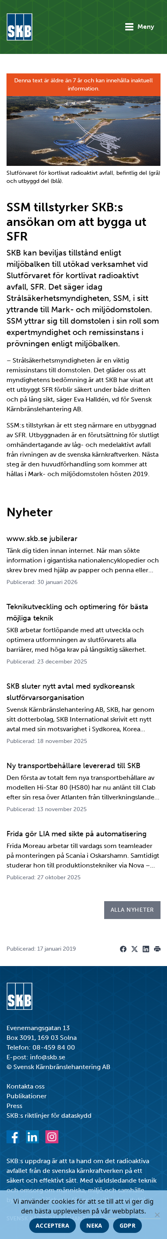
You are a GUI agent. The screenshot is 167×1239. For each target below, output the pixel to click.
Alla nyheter (132, 909)
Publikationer (26, 1096)
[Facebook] (12, 1136)
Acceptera (52, 1225)
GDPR (127, 1225)
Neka (94, 1225)
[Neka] (157, 1215)
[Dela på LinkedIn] (146, 949)
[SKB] (19, 996)
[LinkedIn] (32, 1136)
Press (14, 1106)
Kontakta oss (25, 1086)
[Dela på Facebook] (123, 949)
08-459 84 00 (53, 1047)
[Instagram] (51, 1136)
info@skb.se (47, 1057)
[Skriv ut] (157, 949)
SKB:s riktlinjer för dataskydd (49, 1115)
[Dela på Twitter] (134, 949)
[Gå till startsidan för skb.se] (19, 27)
